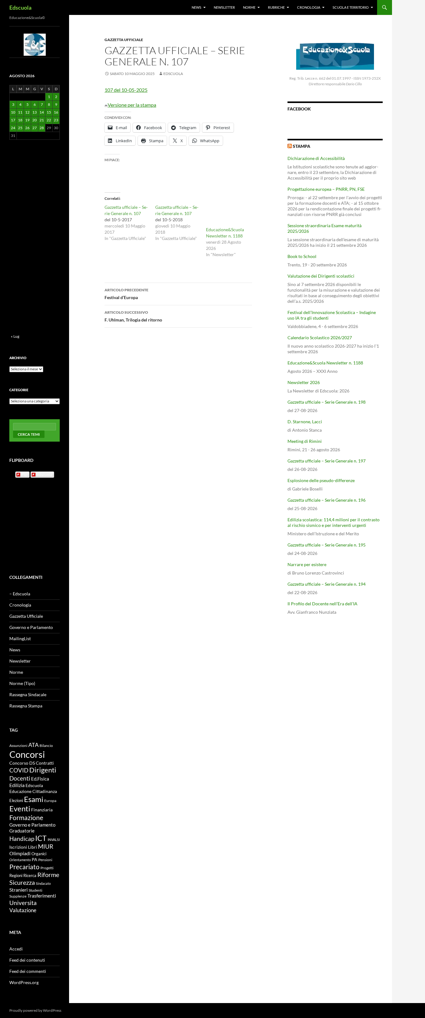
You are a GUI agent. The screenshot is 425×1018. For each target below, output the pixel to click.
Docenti (19, 778)
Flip (24, 474)
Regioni (15, 875)
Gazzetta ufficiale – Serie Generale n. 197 (326, 460)
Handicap (21, 838)
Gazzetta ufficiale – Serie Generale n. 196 (326, 500)
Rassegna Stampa (25, 705)
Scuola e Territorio (351, 7)
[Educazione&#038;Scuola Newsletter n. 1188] (228, 215)
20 (34, 120)
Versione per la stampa (132, 105)
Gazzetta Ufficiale (124, 39)
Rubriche (276, 7)
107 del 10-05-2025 (126, 90)
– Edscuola (19, 593)
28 (42, 127)
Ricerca (29, 875)
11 (20, 112)
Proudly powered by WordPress (35, 1010)
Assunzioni (18, 745)
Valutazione (22, 910)
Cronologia (308, 7)
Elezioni (16, 800)
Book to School (301, 256)
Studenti (35, 890)
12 (27, 112)
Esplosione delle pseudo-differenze (321, 480)
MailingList (20, 638)
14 (42, 112)
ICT (41, 838)
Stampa (301, 146)
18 (20, 120)
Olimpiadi (19, 853)
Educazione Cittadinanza (33, 791)
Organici (38, 853)
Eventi (19, 808)
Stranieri (18, 890)
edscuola (44, 474)
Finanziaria (42, 809)
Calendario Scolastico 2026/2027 (319, 337)
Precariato (24, 866)
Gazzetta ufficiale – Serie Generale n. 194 (326, 584)
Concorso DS (22, 763)
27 (34, 127)
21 (42, 120)
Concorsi (27, 754)
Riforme (48, 874)
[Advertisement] (335, 669)
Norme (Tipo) (22, 683)
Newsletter (224, 7)
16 (56, 112)
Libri (32, 847)
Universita (23, 902)
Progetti (47, 868)
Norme (249, 7)
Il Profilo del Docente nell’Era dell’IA (322, 603)
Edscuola (20, 7)
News (196, 7)
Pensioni (45, 859)
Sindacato (43, 883)
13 (34, 112)
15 (49, 112)
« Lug (15, 336)
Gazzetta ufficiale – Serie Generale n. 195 (326, 544)
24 (13, 127)
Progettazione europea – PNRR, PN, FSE (326, 189)
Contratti (45, 763)
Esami (33, 799)
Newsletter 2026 (303, 382)
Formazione (26, 817)
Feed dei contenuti (27, 960)
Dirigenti (42, 770)
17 (13, 120)
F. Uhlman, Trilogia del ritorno (133, 316)
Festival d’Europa (126, 294)
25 (20, 127)
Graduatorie (22, 830)
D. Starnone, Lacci (304, 421)
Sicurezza (22, 882)
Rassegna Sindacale (27, 694)
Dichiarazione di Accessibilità (316, 158)
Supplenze (17, 896)
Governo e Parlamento (31, 627)
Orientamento (20, 860)
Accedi (16, 948)
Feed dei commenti (27, 971)
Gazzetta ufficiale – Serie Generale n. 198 (326, 402)
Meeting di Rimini (304, 441)
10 (13, 112)
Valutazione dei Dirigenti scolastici (320, 276)
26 (27, 127)
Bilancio (46, 745)
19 (27, 120)
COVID (18, 770)
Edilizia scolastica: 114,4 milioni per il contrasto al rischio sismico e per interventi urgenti (333, 522)
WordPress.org (24, 982)
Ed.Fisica (40, 778)
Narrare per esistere (306, 564)
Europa (50, 800)
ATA (33, 744)
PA (34, 859)
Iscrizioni (18, 847)
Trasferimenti (41, 895)
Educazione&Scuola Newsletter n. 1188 (325, 362)
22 (49, 120)
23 (56, 120)
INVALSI (54, 839)
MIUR (45, 846)
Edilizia (17, 785)
